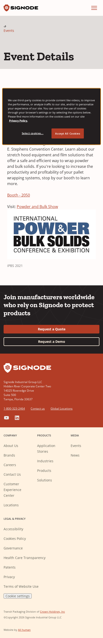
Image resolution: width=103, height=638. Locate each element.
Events (9, 30)
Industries (45, 461)
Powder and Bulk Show (37, 206)
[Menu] (94, 8)
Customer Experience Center (12, 490)
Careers (10, 465)
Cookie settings (18, 596)
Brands (9, 455)
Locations (11, 505)
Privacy (9, 577)
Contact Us (12, 474)
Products (44, 470)
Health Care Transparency (25, 557)
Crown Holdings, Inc (52, 611)
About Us (11, 445)
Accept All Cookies (67, 133)
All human (24, 630)
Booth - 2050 (18, 195)
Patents (10, 567)
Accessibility (13, 529)
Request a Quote (51, 329)
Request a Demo (51, 341)
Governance (13, 548)
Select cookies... (33, 133)
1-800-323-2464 (14, 409)
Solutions (44, 480)
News (75, 455)
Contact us (38, 409)
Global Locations (62, 409)
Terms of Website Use (21, 586)
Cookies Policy (15, 538)
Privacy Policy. (18, 120)
